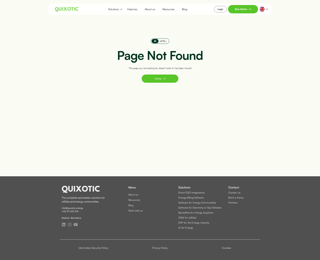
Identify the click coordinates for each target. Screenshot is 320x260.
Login (220, 9)
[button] (113, 9)
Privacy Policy (160, 247)
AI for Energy (185, 227)
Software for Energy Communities (197, 202)
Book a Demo (236, 197)
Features (132, 9)
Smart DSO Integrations (191, 192)
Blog (184, 9)
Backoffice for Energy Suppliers (195, 212)
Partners (233, 202)
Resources (168, 9)
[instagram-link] (70, 225)
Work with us (135, 210)
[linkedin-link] (64, 225)
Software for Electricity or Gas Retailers (200, 207)
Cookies (226, 247)
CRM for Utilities (187, 217)
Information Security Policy (93, 247)
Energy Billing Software (191, 197)
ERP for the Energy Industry (193, 222)
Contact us (234, 192)
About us (150, 9)
